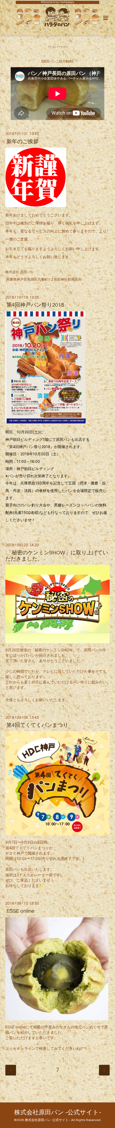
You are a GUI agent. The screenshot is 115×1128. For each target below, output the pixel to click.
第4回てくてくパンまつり (37, 725)
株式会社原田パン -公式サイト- (57, 1113)
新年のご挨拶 (22, 141)
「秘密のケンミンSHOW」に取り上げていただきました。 (56, 556)
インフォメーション (57, 47)
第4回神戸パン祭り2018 (35, 305)
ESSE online (20, 911)
